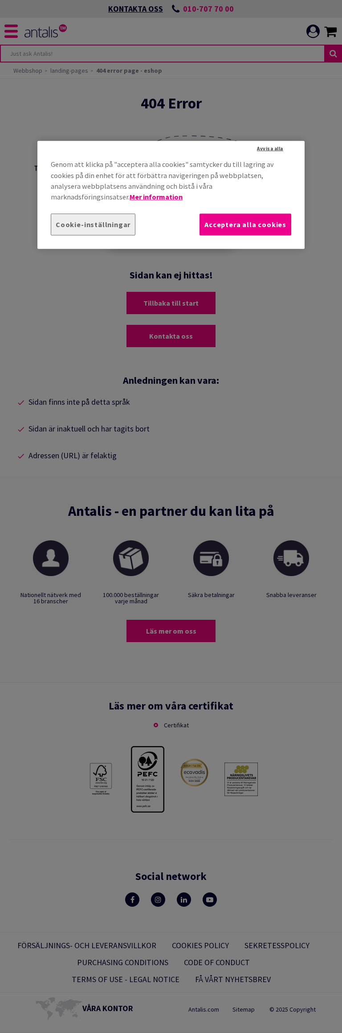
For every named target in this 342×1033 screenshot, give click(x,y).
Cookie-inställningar (93, 224)
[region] (171, 195)
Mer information (156, 196)
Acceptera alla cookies (245, 224)
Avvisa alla (270, 148)
